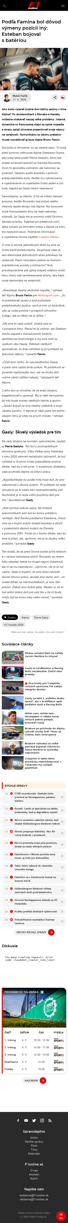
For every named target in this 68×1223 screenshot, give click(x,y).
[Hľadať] (4, 6)
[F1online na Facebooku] (18, 1120)
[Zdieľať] (55, 97)
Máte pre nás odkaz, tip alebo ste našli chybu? (37, 632)
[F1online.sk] (34, 5)
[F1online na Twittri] (34, 1120)
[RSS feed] (50, 1120)
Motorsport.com (48, 295)
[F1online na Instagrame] (42, 1120)
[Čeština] (63, 97)
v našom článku (48, 237)
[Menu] (63, 6)
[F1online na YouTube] (26, 1120)
